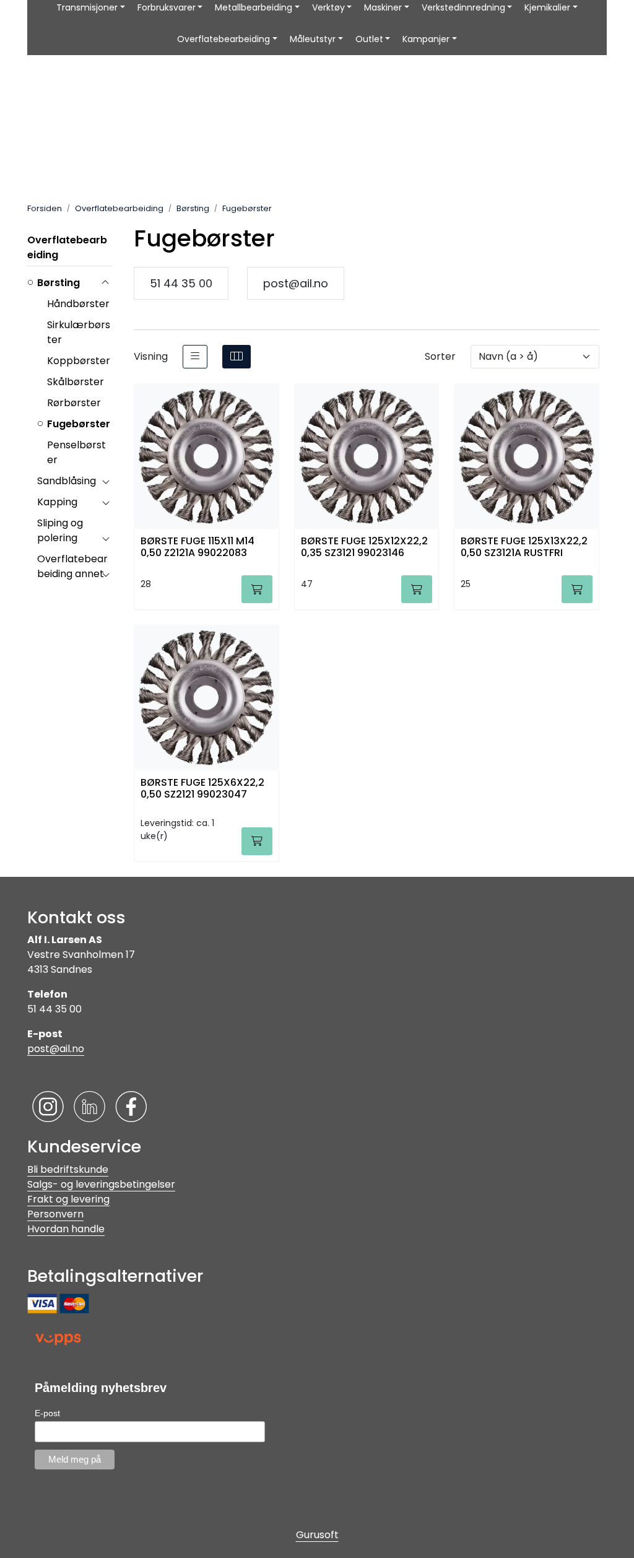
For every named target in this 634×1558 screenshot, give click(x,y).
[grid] (236, 356)
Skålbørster (75, 382)
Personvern (55, 1214)
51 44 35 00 (181, 283)
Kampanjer (425, 39)
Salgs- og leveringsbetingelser (101, 1184)
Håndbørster (78, 304)
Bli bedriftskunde (67, 1169)
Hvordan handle (66, 1229)
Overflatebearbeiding (223, 39)
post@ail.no (295, 283)
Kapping (57, 502)
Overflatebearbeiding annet (72, 566)
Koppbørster (78, 361)
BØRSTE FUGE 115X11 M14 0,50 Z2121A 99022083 (197, 547)
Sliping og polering (60, 530)
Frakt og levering (68, 1199)
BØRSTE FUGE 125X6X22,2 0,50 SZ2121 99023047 (202, 789)
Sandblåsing (66, 481)
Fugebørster (78, 424)
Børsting (58, 283)
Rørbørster (74, 403)
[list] (195, 356)
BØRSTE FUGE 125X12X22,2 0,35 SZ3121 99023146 (364, 547)
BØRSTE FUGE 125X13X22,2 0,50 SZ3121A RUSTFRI (524, 547)
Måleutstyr (313, 39)
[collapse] (105, 283)
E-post (47, 1413)
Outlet (369, 39)
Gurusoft (317, 1535)
